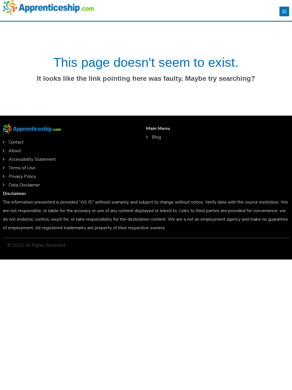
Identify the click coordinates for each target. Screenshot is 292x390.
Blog (156, 137)
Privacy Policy (22, 176)
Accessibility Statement (32, 159)
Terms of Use (22, 168)
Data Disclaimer (24, 185)
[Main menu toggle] (284, 11)
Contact (16, 142)
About (15, 151)
